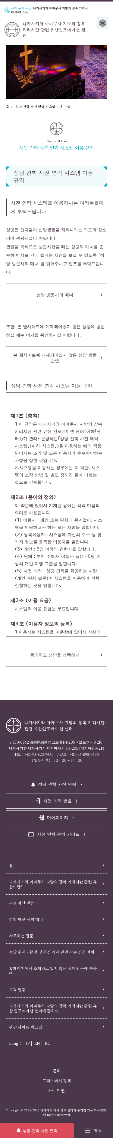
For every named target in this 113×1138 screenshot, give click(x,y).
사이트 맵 (56, 1091)
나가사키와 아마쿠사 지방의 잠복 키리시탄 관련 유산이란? (53, 884)
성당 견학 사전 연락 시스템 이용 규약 (43, 106)
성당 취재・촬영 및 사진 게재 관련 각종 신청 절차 (52, 952)
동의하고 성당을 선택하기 (55, 655)
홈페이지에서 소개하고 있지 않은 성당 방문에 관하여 (53, 970)
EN (37, 1043)
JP (28, 1043)
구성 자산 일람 (21, 903)
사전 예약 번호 (57, 801)
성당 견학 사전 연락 (40, 1131)
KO (48, 1043)
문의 (57, 1071)
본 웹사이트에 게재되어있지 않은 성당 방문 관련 (55, 358)
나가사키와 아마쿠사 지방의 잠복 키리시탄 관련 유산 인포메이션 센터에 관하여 (53, 1008)
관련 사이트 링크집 (25, 1027)
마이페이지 (57, 817)
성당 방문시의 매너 (54, 295)
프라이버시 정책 (56, 1081)
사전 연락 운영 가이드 (58, 834)
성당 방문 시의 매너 (26, 919)
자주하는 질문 (21, 936)
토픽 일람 (17, 989)
